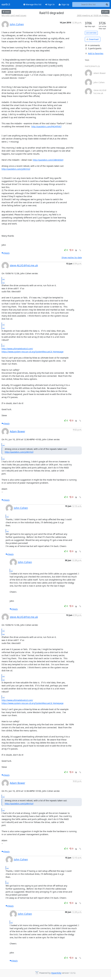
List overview (91, 33)
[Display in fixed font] (76, 250)
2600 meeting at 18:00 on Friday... (93, 15)
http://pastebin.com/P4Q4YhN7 (46, 126)
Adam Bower (17, 431)
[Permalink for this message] (80, 250)
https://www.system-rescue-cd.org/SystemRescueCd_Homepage (32, 351)
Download (93, 39)
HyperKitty (56, 973)
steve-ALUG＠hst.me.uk (24, 265)
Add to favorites (95, 53)
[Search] (107, 4)
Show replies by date (72, 257)
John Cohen (17, 24)
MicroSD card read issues (14, 15)
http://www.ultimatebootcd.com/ (17, 348)
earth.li (6, 4)
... (3, 278)
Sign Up (65, 4)
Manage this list (33, 4)
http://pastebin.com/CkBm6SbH (48, 159)
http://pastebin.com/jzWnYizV (16, 169)
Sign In (51, 4)
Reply (7, 253)
